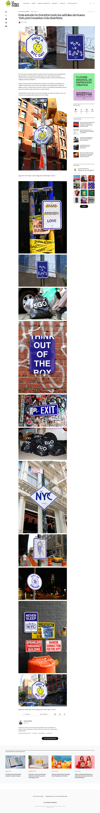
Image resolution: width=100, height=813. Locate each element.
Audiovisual (21, 11)
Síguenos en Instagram (86, 170)
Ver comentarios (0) (50, 738)
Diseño (27, 11)
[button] (90, 3)
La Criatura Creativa (50, 802)
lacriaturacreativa (83, 168)
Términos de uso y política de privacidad (56, 796)
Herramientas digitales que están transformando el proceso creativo (86, 139)
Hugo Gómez (28, 721)
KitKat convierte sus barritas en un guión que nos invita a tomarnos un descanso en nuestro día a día (87, 124)
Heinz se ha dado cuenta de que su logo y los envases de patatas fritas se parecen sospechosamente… (86, 154)
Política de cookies (38, 796)
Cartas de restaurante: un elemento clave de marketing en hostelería (87, 131)
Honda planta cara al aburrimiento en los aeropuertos (85, 146)
